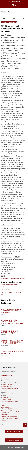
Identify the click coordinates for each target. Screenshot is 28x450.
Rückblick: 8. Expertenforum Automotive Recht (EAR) (9, 332)
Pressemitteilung (13, 22)
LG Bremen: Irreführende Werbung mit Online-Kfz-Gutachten (12, 352)
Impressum (4, 420)
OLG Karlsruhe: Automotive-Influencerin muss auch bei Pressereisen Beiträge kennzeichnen (12, 321)
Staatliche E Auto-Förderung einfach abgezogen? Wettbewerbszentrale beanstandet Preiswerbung (12, 342)
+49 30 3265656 (7, 398)
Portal (8, 2)
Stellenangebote (5, 407)
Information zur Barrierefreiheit (9, 418)
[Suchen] (25, 425)
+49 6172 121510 (7, 386)
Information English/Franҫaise (9, 409)
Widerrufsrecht (5, 413)
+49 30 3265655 (7, 399)
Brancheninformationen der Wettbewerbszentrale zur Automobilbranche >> (9, 287)
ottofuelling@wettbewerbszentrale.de (13, 278)
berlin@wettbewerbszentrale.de (9, 401)
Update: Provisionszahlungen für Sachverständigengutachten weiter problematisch (11, 310)
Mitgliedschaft (16, 2)
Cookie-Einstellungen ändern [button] (9, 416)
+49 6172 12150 (7, 384)
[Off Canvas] (4, 19)
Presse (3, 405)
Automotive (4, 22)
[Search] (23, 19)
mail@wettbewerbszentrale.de (9, 388)
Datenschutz (4, 414)
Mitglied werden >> (6, 375)
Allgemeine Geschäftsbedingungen (10, 411)
